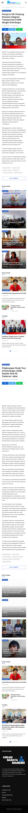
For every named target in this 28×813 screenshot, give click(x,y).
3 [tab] (13, 351)
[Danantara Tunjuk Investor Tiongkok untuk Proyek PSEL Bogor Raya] (14, 327)
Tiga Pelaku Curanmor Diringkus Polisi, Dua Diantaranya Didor (13, 591)
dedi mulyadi (15, 554)
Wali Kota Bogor (7, 561)
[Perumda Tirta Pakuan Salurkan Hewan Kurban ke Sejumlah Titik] (14, 628)
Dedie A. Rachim (7, 167)
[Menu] (3, 2)
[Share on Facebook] (5, 29)
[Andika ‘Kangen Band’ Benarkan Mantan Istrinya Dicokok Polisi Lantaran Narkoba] (14, 649)
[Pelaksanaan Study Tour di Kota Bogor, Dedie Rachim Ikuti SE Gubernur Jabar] (14, 394)
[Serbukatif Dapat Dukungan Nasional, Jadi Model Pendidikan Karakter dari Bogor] (14, 239)
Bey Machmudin (6, 554)
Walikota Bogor (18, 172)
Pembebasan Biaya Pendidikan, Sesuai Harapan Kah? (17, 307)
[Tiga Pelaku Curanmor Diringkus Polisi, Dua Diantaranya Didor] (14, 588)
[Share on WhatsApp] (19, 29)
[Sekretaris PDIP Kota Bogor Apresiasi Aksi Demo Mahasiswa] (14, 260)
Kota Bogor (5, 190)
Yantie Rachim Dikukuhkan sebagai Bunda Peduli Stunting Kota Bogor (13, 203)
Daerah (4, 333)
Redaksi (4, 797)
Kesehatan (5, 251)
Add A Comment (14, 178)
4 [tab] (14, 351)
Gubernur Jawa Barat (18, 556)
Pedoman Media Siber (7, 795)
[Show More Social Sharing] (24, 29)
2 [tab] (12, 351)
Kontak (4, 792)
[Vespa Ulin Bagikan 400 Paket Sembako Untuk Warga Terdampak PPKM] (14, 608)
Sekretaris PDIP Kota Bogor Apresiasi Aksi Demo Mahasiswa (13, 263)
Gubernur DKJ (16, 167)
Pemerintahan (6, 364)
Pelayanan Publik (9, 7)
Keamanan (5, 579)
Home (3, 7)
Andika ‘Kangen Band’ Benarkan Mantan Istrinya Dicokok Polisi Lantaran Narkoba (13, 651)
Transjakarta (15, 170)
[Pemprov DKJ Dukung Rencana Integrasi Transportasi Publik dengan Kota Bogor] (14, 41)
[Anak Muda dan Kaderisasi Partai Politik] (14, 284)
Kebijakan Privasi (6, 790)
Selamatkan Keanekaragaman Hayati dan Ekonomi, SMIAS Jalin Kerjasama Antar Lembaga (13, 727)
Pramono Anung (6, 170)
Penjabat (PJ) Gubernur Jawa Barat (11, 559)
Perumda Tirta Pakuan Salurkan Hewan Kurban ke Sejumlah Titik (13, 632)
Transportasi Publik (7, 172)
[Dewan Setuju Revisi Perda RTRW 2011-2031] (14, 219)
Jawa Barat (5, 620)
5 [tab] (16, 351)
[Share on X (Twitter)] (12, 29)
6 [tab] (17, 351)
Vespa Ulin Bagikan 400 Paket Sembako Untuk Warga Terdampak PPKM (13, 611)
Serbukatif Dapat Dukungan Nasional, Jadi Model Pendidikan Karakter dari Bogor (13, 242)
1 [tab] (10, 351)
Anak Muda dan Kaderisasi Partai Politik (14, 293)
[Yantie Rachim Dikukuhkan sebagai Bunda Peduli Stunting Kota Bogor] (14, 199)
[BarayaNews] (14, 2)
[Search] (25, 2)
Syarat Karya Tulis (6, 800)
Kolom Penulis (6, 290)
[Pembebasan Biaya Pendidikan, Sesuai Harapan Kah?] (5, 307)
